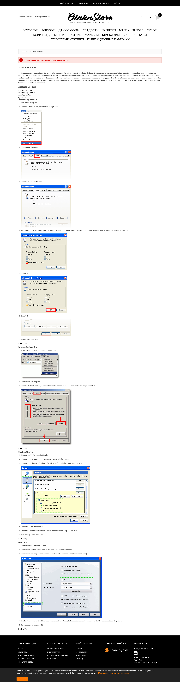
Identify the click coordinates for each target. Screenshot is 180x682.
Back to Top (22, 343)
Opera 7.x (22, 97)
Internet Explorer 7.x (26, 90)
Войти (117, 3)
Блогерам (52, 659)
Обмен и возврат (26, 659)
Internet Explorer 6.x (26, 92)
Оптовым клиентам (56, 649)
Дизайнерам (53, 652)
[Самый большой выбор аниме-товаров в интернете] (90, 18)
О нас (21, 649)
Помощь (80, 659)
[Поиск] (150, 17)
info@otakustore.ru (143, 649)
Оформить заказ (101, 3)
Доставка (23, 652)
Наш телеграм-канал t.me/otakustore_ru (146, 660)
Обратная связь (25, 662)
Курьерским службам (58, 655)
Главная (24, 51)
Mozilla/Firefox (24, 95)
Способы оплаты (26, 655)
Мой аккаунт (66, 3)
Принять (22, 679)
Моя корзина (82, 652)
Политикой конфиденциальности (113, 673)
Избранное (83, 3)
